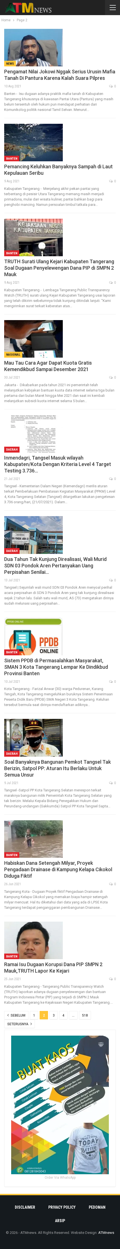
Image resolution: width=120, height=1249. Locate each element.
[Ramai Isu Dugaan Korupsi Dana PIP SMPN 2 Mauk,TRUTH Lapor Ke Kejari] (33, 940)
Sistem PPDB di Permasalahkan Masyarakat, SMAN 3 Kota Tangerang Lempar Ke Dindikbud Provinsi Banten (56, 667)
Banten (11, 158)
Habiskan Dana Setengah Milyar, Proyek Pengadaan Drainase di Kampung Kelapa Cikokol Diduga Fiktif (58, 869)
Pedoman (97, 1207)
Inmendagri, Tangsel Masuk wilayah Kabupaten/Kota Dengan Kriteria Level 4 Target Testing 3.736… (57, 464)
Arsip (60, 1220)
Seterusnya (18, 1024)
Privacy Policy (62, 1207)
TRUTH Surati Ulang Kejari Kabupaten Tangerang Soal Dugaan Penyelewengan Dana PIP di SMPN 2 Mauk (59, 267)
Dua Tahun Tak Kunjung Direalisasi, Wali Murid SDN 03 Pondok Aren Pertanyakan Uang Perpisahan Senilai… (55, 565)
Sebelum (17, 1015)
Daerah (12, 449)
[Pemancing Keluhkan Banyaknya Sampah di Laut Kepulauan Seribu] (33, 142)
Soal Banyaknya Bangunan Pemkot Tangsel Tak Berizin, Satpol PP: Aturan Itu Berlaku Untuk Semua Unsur (57, 768)
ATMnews (106, 1233)
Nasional (13, 354)
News (10, 64)
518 (85, 1015)
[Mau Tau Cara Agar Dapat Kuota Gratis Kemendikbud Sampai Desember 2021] (33, 339)
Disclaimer (25, 1207)
